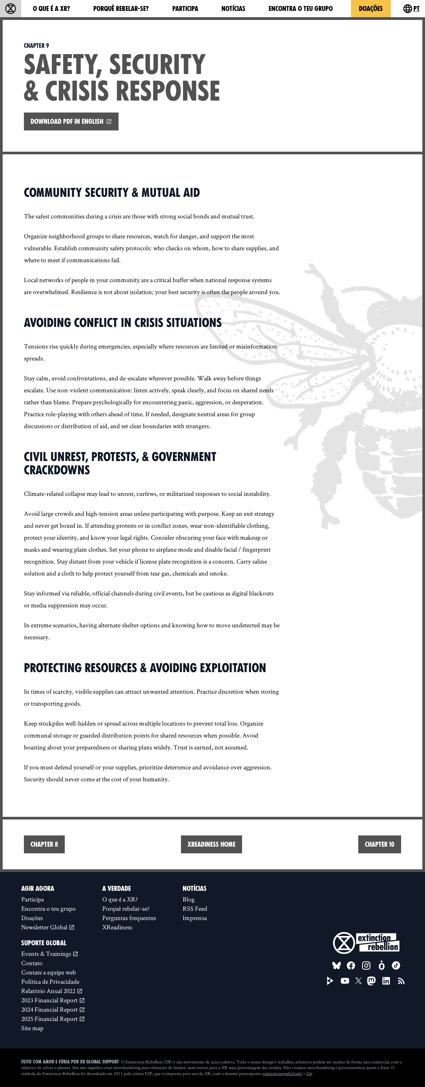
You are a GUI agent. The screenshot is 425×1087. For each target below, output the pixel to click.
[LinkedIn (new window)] (386, 980)
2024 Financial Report (50, 1009)
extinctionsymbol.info (282, 1073)
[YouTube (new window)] (345, 980)
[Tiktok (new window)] (396, 965)
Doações (371, 9)
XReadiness (117, 927)
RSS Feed (195, 908)
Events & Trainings (46, 953)
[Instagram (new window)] (366, 965)
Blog (189, 899)
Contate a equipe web (48, 972)
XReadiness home (211, 844)
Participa (185, 9)
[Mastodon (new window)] (371, 981)
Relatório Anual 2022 (49, 990)
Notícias (233, 9)
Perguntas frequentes (129, 917)
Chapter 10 (379, 844)
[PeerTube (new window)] (330, 981)
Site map (32, 1028)
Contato (31, 963)
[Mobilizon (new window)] (381, 965)
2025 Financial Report (50, 1018)
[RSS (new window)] (401, 980)
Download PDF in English (67, 121)
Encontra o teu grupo (301, 9)
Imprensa (195, 917)
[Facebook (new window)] (351, 965)
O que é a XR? (51, 9)
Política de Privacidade (50, 981)
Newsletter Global (45, 927)
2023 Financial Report (50, 1000)
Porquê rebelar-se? (121, 9)
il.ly (309, 1073)
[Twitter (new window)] (359, 981)
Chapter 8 (44, 844)
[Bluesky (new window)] (337, 965)
